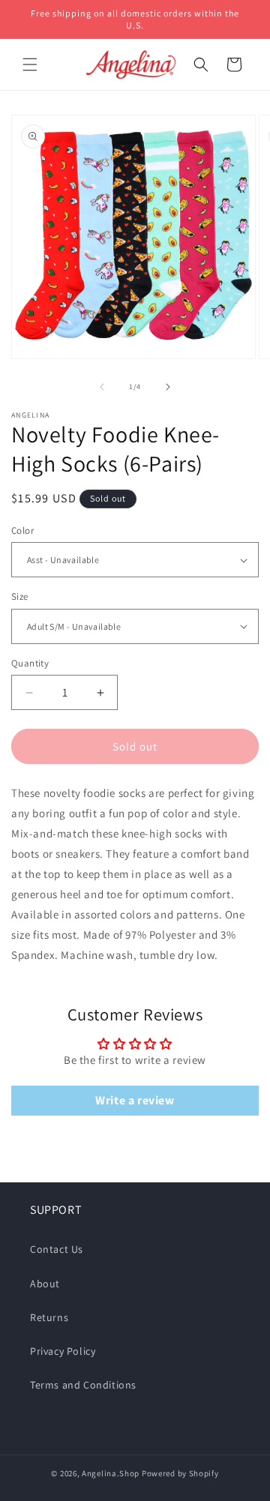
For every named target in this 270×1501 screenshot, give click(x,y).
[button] (30, 64)
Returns (49, 1317)
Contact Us (56, 1249)
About (45, 1283)
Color (22, 530)
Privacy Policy (62, 1351)
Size (19, 596)
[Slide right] (168, 386)
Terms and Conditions (83, 1385)
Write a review (134, 1100)
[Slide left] (102, 386)
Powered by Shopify (180, 1473)
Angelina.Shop (111, 1473)
